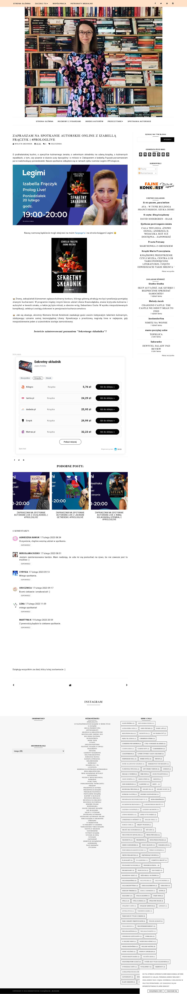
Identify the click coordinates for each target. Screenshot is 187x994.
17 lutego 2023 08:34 (50, 537)
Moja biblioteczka (92, 771)
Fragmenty (92, 748)
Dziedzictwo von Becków (157, 764)
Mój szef (149, 830)
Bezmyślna (143, 733)
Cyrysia (23, 572)
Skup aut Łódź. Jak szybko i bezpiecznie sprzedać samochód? (156, 290)
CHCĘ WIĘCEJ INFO (156, 991)
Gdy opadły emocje (150, 769)
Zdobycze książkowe (92, 841)
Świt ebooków (92, 845)
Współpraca (59, 3)
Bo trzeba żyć (158, 733)
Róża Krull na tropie (149, 875)
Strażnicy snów (128, 906)
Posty (143, 169)
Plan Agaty (126, 860)
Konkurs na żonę (128, 794)
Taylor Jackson (155, 921)
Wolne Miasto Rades (129, 956)
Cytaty (92, 742)
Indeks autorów (94, 121)
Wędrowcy (159, 967)
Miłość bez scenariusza (131, 830)
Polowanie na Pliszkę (130, 865)
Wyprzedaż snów (128, 967)
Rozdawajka (92, 806)
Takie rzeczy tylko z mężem (132, 916)
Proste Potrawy (156, 242)
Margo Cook (126, 824)
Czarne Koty (142, 748)
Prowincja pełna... (150, 865)
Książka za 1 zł (92, 765)
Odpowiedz (25, 545)
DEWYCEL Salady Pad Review (156, 347)
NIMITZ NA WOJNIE (156, 322)
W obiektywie (92, 822)
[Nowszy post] (13, 685)
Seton (161, 890)
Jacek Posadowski (159, 774)
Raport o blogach (92, 796)
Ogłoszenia (56, 144)
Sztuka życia (127, 911)
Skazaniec (126, 896)
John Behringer (128, 784)
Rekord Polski (92, 804)
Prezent (92, 785)
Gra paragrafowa (92, 755)
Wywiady (92, 837)
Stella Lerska (138, 901)
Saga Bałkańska (128, 880)
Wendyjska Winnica (146, 941)
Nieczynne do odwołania (131, 835)
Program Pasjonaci (92, 792)
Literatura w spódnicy (130, 819)
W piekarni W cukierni (92, 824)
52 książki (92, 726)
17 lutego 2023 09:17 (43, 588)
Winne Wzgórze (127, 951)
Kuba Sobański (156, 799)
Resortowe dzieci (128, 875)
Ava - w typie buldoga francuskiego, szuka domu (156, 208)
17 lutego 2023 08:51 (51, 553)
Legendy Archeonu (150, 809)
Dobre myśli (144, 759)
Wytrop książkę (92, 833)
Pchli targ (92, 781)
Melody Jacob (156, 301)
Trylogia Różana (128, 931)
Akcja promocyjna (92, 728)
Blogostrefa (92, 738)
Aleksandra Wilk (128, 728)
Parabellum (163, 845)
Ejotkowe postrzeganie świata (156, 224)
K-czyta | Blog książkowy (156, 215)
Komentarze (146, 173)
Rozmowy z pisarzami (69, 121)
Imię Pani (143, 774)
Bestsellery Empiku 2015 (92, 734)
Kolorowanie (92, 761)
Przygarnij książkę (92, 794)
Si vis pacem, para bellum (156, 203)
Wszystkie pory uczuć (130, 961)
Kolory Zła (147, 789)
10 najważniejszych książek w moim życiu (92, 724)
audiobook (92, 843)
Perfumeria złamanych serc (133, 850)
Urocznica (25, 588)
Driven (157, 759)
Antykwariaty (92, 730)
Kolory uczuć (162, 789)
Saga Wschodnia (161, 880)
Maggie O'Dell (150, 819)
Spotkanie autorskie (92, 814)
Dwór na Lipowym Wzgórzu (132, 764)
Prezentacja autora (92, 787)
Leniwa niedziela (128, 814)
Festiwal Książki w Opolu (92, 746)
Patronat (92, 779)
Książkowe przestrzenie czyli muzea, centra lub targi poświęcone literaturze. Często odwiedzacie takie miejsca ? (156, 261)
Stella (124, 901)
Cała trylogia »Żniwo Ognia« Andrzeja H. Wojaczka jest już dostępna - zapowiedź (156, 232)
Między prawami (143, 824)
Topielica (156, 334)
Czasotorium (127, 753)
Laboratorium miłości (152, 804)
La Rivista (92, 767)
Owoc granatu (147, 845)
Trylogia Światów (147, 931)
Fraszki (92, 750)
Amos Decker (145, 728)
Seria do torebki (128, 890)
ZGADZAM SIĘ (172, 991)
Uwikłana (149, 936)
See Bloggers (92, 810)
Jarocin (156, 779)
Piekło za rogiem (155, 850)
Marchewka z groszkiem (156, 245)
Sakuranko (156, 342)
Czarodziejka (158, 748)
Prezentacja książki (92, 790)
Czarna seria (127, 748)
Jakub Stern (142, 779)
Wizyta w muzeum (92, 829)
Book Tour (92, 740)
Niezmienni (140, 840)
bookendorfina (156, 319)
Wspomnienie (92, 831)
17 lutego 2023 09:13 (39, 572)
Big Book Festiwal (92, 736)
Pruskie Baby (127, 870)
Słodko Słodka (156, 284)
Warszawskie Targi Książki (92, 827)
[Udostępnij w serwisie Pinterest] (24, 460)
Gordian (166, 769)
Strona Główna (22, 3)
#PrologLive (92, 722)
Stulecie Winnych (146, 906)
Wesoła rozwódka (129, 946)
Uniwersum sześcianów (131, 936)
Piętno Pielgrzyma (129, 855)
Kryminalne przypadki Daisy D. (133, 799)
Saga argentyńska (129, 885)
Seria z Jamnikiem (146, 890)
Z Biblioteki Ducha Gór (130, 972)
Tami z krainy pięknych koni (132, 921)
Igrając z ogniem (128, 774)
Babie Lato (160, 728)
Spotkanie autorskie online (92, 816)
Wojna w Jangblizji (146, 951)
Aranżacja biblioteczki (92, 732)
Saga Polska (144, 880)
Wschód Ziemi (148, 956)
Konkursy (92, 763)
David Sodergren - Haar (156, 218)
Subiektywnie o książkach (39, 991)
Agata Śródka (127, 723)
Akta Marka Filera (145, 723)
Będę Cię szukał (128, 738)
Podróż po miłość (158, 860)
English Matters (92, 744)
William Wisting (147, 946)
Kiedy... (155, 784)
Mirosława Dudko (29, 553)
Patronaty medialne (82, 3)
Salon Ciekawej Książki (92, 808)
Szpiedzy (162, 906)
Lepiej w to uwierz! (147, 814)
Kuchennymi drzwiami (130, 804)
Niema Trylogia (152, 835)
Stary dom (157, 896)
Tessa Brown (127, 926)
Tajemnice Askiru (143, 911)
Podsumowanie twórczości (92, 783)
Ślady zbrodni (127, 982)
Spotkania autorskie (139, 121)
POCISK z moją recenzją (92, 777)
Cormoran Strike (146, 738)
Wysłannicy (144, 967)
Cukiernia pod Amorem (130, 743)
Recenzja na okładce (92, 800)
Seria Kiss (164, 885)
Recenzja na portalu (92, 802)
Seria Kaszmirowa (148, 885)
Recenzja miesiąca (92, 798)
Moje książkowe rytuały (92, 773)
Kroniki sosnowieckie (148, 794)
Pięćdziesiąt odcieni (149, 855)
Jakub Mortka (127, 779)
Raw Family (156, 870)
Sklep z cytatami (92, 812)
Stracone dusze (155, 901)
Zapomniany (126, 977)
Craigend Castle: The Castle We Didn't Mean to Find (156, 308)
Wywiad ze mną (92, 835)
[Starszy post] (127, 685)
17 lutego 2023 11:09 (35, 604)
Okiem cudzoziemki (129, 845)
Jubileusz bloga (92, 757)
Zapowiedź (92, 839)
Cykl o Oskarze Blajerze (154, 743)
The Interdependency (145, 926)
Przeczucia (142, 870)
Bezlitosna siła (128, 733)
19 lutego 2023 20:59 (42, 620)
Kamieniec (143, 784)
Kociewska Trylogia (129, 789)
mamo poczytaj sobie (156, 330)
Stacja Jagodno (142, 896)
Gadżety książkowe (92, 753)
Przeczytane (115, 121)
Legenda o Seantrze (129, 809)
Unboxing (92, 820)
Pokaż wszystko (168, 271)
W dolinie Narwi (128, 941)
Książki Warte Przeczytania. (156, 251)
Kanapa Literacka (92, 759)
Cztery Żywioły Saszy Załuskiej (150, 753)
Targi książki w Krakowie (92, 818)
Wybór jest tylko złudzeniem (155, 961)
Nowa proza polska (157, 840)
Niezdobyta (126, 840)
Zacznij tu (41, 3)
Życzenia (92, 847)
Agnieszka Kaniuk (29, 537)
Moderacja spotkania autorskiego (92, 769)
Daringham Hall (128, 759)
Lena (22, 604)
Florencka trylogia (129, 769)
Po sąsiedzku (141, 860)
